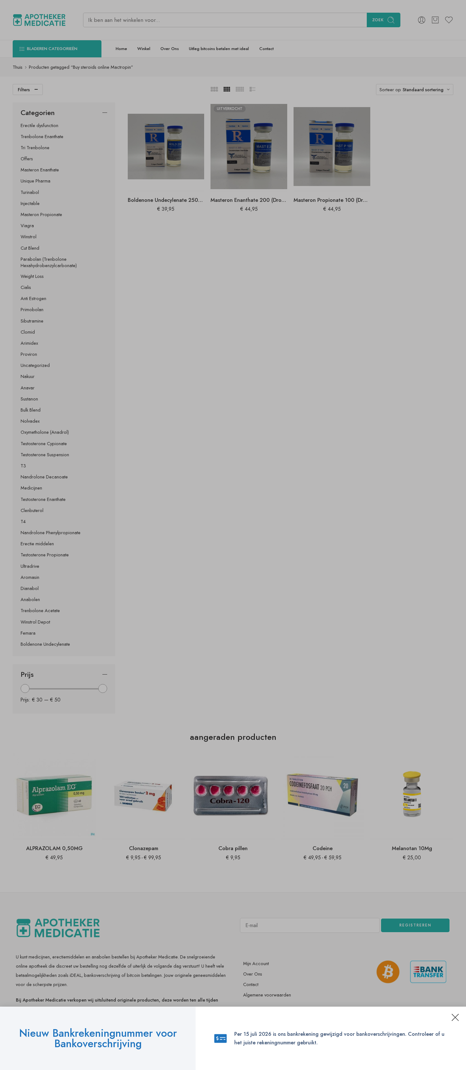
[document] (233, 535)
